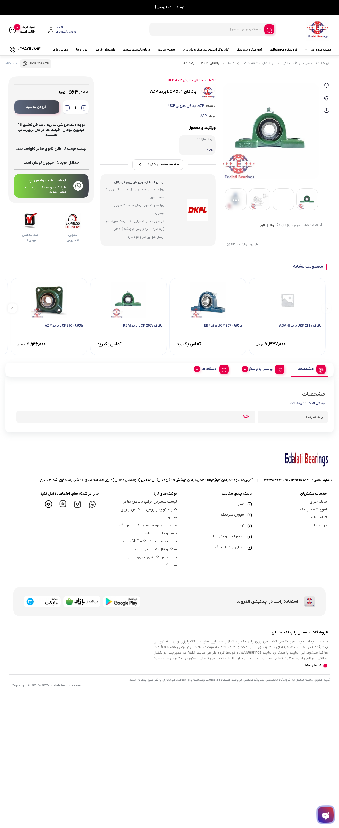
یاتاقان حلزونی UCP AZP (185, 80)
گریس (240, 525)
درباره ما (82, 49)
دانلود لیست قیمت (136, 49)
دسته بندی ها (320, 49)
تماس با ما (60, 49)
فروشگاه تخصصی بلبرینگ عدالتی (306, 63)
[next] (12, 308)
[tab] (309, 368)
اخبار (241, 503)
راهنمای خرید (105, 49)
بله (272, 225)
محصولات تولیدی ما (229, 536)
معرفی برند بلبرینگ (230, 547)
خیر (262, 225)
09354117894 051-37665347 (286, 480)
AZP (231, 63)
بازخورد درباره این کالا (244, 244)
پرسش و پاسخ (261, 369)
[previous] (326, 308)
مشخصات (306, 369)
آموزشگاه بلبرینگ (249, 49)
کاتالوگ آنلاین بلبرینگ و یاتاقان (206, 49)
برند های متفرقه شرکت (258, 63)
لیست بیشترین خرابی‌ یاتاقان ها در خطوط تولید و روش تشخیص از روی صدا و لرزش (149, 509)
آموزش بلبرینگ (233, 514)
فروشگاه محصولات (284, 49)
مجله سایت (166, 49)
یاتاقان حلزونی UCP (182, 106)
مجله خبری (318, 501)
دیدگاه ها (209, 369)
